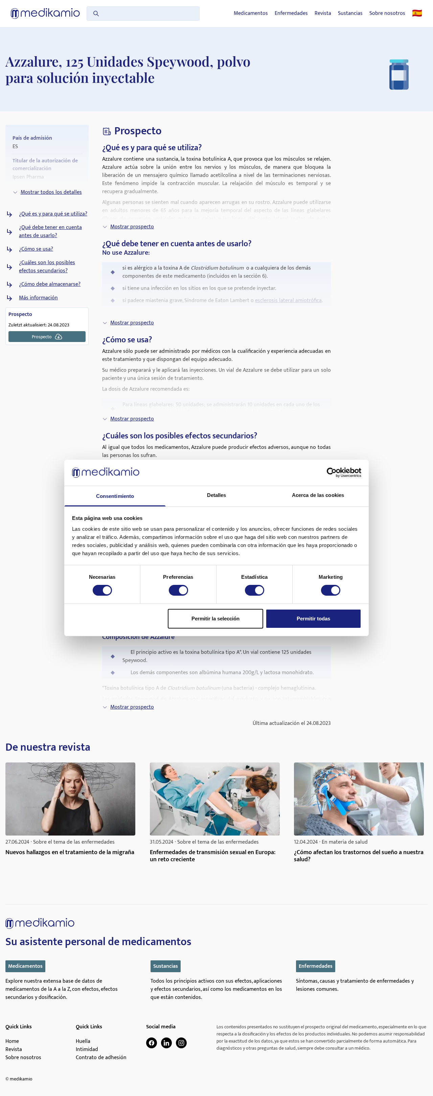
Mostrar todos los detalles (51, 192)
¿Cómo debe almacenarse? (50, 284)
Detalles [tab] (216, 495)
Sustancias (350, 13)
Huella (83, 1041)
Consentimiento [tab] (115, 496)
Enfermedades (291, 13)
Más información (38, 298)
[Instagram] (181, 1042)
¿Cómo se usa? (36, 249)
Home (12, 1041)
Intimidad (87, 1050)
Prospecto (42, 337)
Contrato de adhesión (101, 1058)
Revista (323, 13)
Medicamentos (251, 13)
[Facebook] (151, 1042)
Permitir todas (313, 618)
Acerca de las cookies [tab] (318, 495)
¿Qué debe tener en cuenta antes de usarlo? (50, 232)
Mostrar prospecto (132, 226)
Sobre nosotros (387, 13)
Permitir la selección (215, 618)
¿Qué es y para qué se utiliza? (53, 214)
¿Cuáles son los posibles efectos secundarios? (47, 267)
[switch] (178, 590)
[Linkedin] (166, 1042)
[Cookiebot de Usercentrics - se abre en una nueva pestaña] (331, 472)
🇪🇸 (417, 13)
